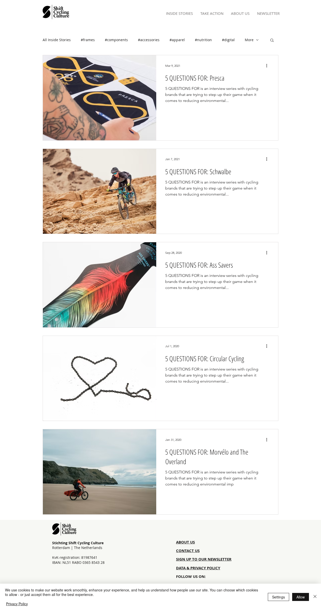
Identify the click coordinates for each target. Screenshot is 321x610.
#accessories (148, 39)
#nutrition (203, 39)
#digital (228, 39)
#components (116, 39)
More (249, 39)
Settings (278, 596)
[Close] (315, 597)
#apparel (177, 39)
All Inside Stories (57, 39)
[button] (272, 40)
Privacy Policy (17, 603)
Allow (300, 596)
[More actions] (268, 66)
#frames (88, 39)
